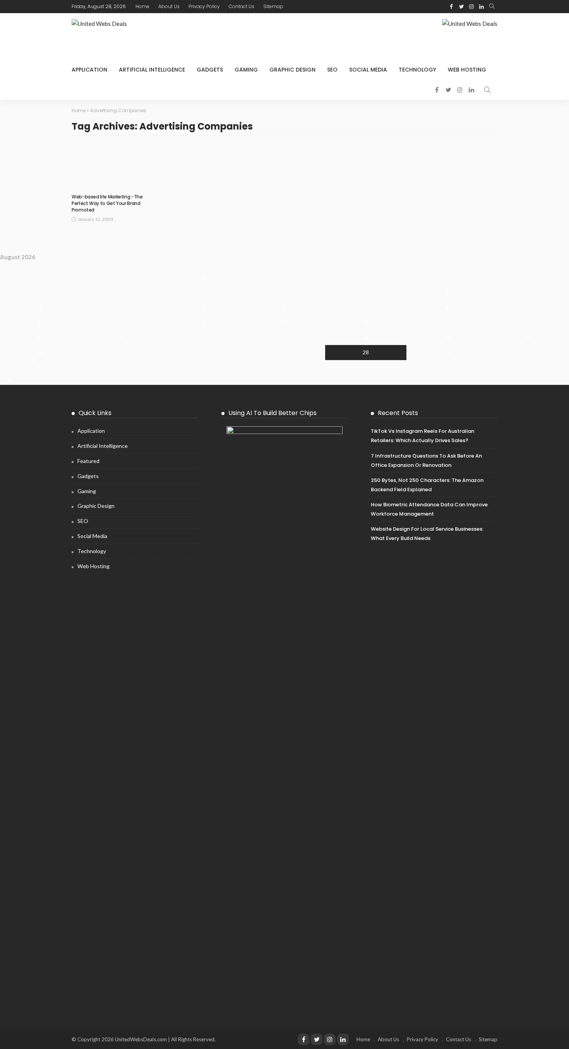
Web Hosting (467, 69)
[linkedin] (481, 6)
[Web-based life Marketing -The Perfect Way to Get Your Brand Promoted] (109, 165)
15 (447, 322)
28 (366, 352)
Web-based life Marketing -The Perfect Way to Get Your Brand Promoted (107, 203)
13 (284, 322)
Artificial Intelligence (152, 69)
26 (203, 352)
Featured (88, 461)
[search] (492, 6)
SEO (332, 69)
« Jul (5, 379)
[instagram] (471, 6)
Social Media (368, 69)
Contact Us (241, 6)
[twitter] (461, 6)
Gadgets (210, 69)
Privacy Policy (204, 6)
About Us (169, 6)
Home (142, 6)
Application (89, 69)
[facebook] (451, 6)
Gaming (246, 69)
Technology (417, 69)
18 (122, 337)
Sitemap (273, 6)
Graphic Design (292, 69)
